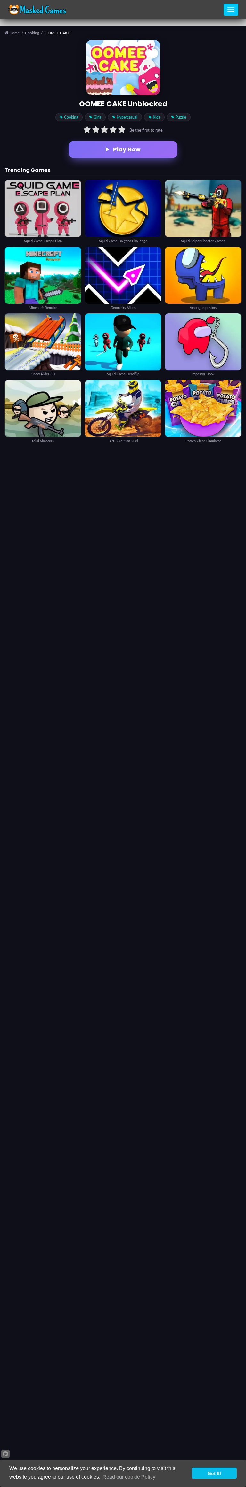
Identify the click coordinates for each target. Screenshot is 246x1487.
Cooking (32, 33)
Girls (97, 117)
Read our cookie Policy (128, 1477)
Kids (156, 117)
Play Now (127, 149)
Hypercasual (127, 117)
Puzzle (181, 117)
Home (14, 33)
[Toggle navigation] (231, 10)
